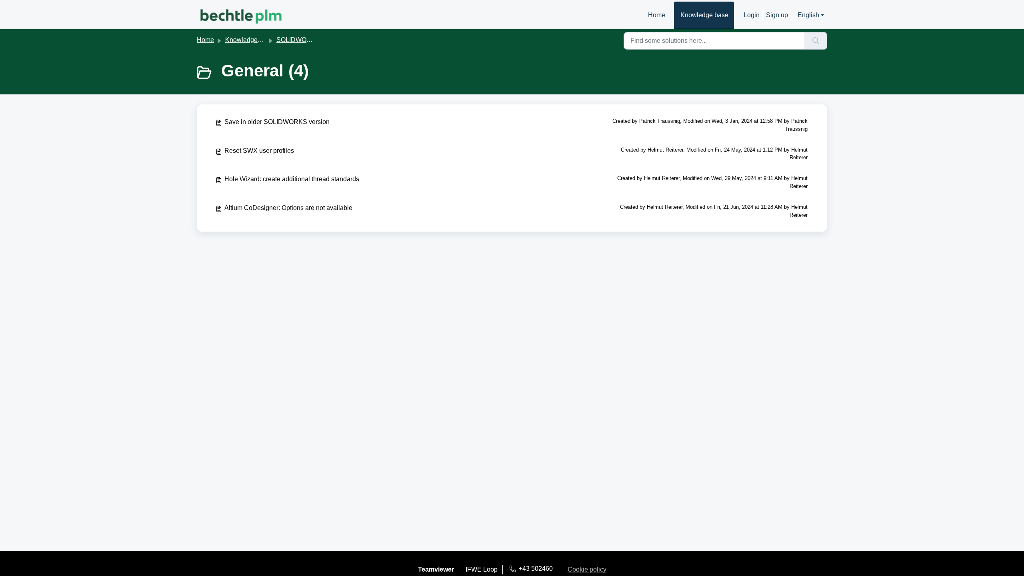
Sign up (777, 15)
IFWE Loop (482, 569)
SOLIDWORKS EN (303, 39)
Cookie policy (587, 569)
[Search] (815, 41)
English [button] (808, 15)
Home (656, 15)
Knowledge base (704, 15)
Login (752, 15)
